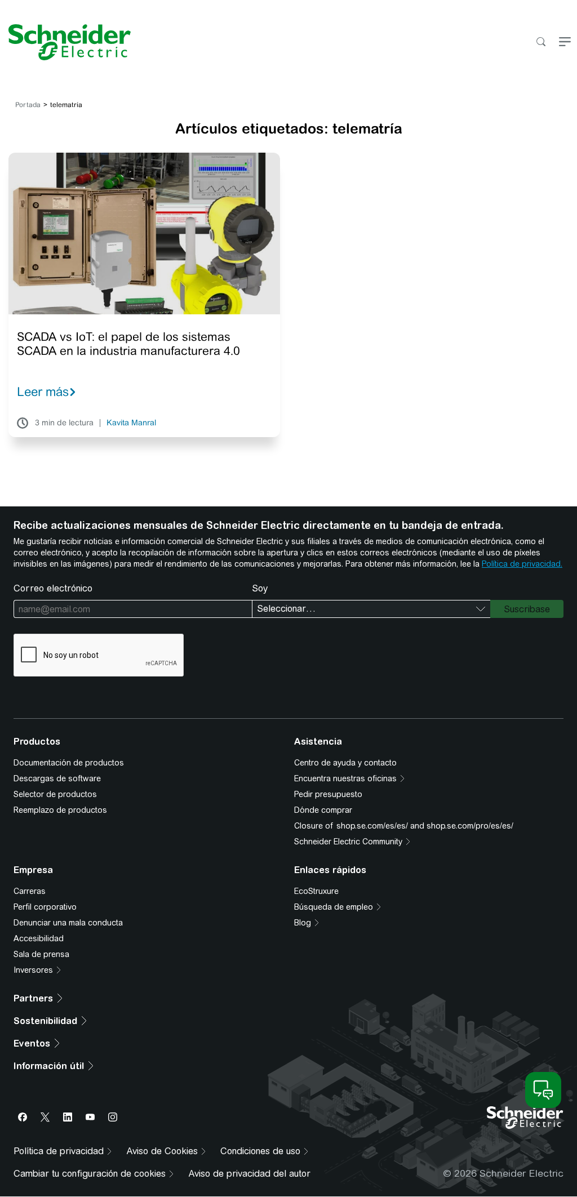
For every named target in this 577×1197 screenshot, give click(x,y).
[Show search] (541, 42)
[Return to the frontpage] (65, 42)
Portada (28, 105)
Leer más (43, 391)
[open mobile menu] (565, 42)
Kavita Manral (131, 423)
